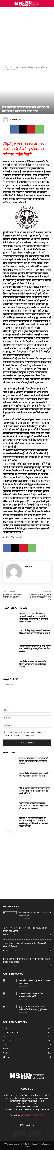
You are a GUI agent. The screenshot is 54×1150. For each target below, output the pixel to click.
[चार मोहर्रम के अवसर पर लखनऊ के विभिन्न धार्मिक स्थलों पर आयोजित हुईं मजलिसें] (10, 665)
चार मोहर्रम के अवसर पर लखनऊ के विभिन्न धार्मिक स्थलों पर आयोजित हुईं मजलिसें (32, 664)
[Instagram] (23, 1133)
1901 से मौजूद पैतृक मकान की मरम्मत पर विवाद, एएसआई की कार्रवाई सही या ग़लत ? (34, 631)
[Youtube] (38, 1133)
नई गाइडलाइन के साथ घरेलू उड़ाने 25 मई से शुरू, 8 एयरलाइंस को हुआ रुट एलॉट (40, 597)
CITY (12, 67)
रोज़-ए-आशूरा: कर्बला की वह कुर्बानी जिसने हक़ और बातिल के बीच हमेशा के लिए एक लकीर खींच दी (34, 791)
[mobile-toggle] (4, 3)
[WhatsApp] (39, 129)
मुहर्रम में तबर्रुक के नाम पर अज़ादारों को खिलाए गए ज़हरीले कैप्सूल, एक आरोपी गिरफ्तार (33, 761)
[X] (23, 129)
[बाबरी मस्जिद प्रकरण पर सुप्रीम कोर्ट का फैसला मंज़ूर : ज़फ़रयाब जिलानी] (10, 984)
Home (5, 67)
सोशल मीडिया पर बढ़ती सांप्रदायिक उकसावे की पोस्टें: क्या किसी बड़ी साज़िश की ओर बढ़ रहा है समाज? (33, 806)
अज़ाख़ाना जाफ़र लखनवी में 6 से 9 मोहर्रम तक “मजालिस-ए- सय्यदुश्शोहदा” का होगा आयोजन (35, 649)
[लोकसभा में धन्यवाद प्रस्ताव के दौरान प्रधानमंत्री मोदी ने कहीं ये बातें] (10, 997)
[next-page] (9, 833)
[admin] (6, 120)
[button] (50, 3)
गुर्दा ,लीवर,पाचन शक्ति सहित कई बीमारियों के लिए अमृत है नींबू (12, 596)
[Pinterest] (31, 129)
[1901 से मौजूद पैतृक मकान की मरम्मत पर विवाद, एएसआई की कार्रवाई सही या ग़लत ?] (10, 634)
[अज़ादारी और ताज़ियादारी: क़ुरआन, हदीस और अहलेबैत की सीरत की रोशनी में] (10, 777)
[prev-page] (4, 833)
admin (14, 120)
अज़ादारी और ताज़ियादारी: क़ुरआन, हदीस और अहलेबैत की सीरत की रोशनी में (34, 774)
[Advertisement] (27, 35)
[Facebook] (14, 129)
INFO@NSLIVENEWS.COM (32, 1115)
